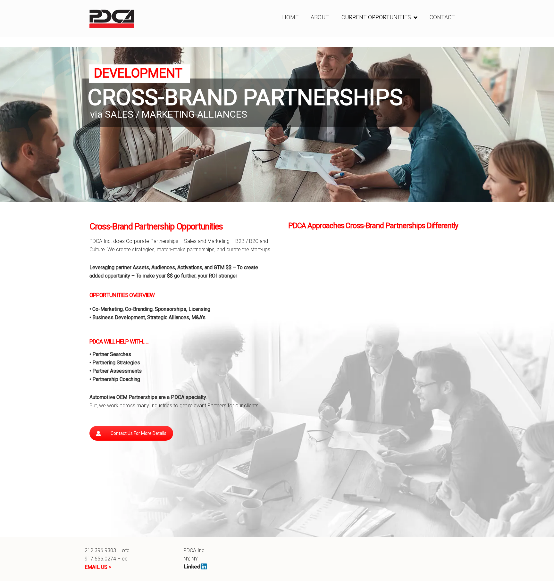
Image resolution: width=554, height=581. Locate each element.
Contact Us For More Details (138, 433)
